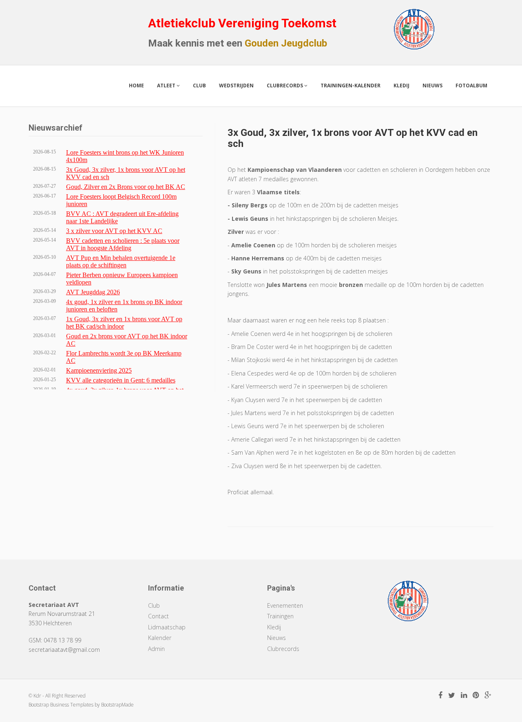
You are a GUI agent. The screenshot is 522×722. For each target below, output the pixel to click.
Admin (156, 649)
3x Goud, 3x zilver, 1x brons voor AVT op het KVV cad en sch (353, 138)
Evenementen (285, 605)
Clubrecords (285, 85)
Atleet (167, 85)
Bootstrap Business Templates (61, 704)
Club (199, 85)
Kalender (159, 638)
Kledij (401, 85)
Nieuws (432, 85)
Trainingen (280, 616)
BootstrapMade (117, 704)
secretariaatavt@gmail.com (64, 649)
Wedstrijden (236, 85)
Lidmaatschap (167, 627)
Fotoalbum (471, 85)
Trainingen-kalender (350, 85)
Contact (158, 616)
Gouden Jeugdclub (286, 43)
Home (136, 85)
